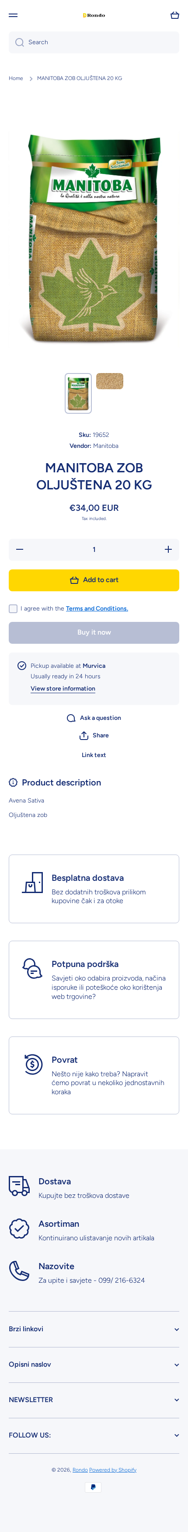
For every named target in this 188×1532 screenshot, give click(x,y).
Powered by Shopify (112, 1470)
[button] (94, 735)
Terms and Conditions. (97, 608)
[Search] (16, 42)
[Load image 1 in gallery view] (78, 393)
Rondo (80, 1470)
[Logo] (94, 15)
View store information (63, 688)
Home (16, 78)
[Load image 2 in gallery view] (109, 381)
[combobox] (94, 42)
